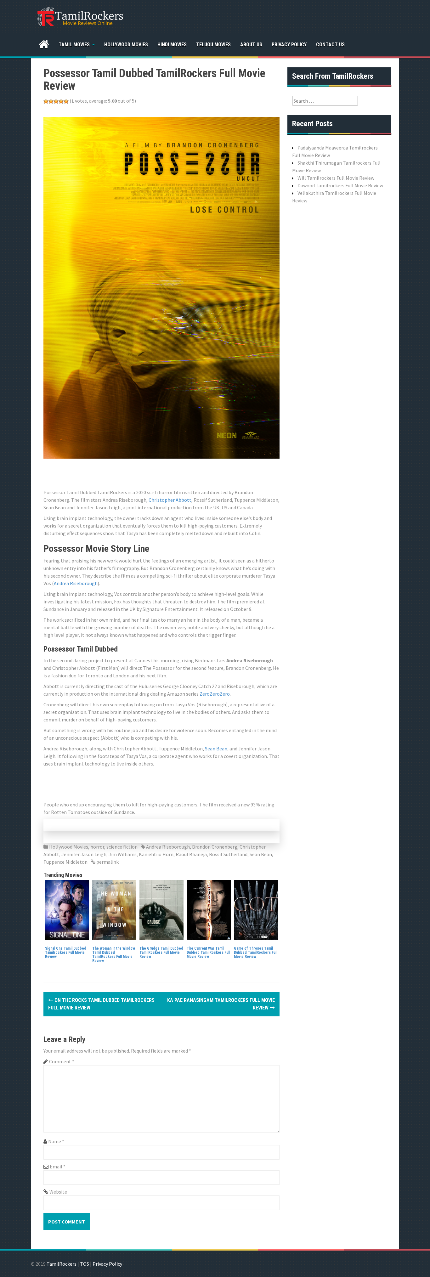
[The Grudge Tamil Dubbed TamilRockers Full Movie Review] (161, 909)
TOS (84, 1264)
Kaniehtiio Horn (156, 854)
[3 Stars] (56, 101)
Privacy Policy (289, 45)
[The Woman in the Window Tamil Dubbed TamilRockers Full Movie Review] (114, 909)
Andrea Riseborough (76, 583)
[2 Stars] (51, 101)
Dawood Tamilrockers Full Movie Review (340, 185)
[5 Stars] (66, 101)
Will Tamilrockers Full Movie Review (335, 178)
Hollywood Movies (126, 45)
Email (57, 1166)
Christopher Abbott (170, 500)
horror (97, 847)
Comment (61, 1061)
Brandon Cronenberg (214, 847)
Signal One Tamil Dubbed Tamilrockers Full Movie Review (65, 952)
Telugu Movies (213, 45)
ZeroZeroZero (215, 694)
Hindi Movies (172, 45)
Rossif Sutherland (228, 854)
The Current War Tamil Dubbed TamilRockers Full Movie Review (208, 952)
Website (58, 1192)
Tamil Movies (74, 45)
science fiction (122, 847)
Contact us (330, 45)
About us (251, 45)
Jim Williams (123, 854)
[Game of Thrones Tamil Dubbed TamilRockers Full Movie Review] (256, 909)
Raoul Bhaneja (191, 854)
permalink (107, 862)
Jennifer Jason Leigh (83, 854)
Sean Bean (216, 748)
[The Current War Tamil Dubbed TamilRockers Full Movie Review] (209, 909)
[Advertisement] (158, 473)
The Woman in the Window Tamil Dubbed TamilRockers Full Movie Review (113, 954)
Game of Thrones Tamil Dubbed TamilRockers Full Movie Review (255, 952)
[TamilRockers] (80, 16)
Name (56, 1141)
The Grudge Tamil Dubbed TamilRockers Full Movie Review (161, 952)
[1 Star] (45, 101)
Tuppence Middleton (65, 862)
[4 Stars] (61, 101)
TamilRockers (61, 1264)
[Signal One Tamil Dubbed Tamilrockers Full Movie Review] (67, 909)
